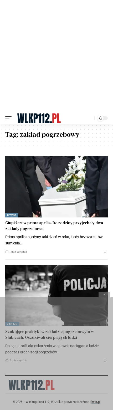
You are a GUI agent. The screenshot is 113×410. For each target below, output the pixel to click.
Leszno (11, 215)
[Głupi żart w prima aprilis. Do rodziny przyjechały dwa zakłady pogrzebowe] (56, 186)
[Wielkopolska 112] (39, 118)
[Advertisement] (56, 56)
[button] (9, 118)
